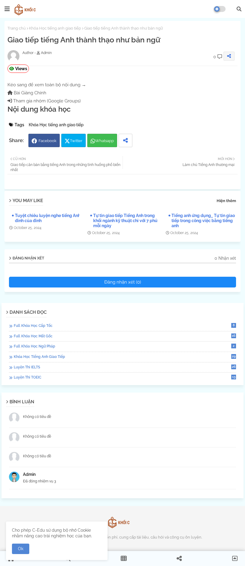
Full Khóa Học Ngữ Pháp (124, 346)
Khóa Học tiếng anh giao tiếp (55, 28)
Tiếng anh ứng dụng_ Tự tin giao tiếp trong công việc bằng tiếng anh (203, 220)
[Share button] (125, 140)
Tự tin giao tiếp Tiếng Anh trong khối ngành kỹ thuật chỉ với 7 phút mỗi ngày (126, 220)
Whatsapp (104, 141)
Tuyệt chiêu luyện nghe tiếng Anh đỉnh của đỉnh (47, 218)
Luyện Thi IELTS (125, 367)
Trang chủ (16, 28)
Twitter (76, 141)
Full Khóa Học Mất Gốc (124, 336)
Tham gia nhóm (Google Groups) (46, 101)
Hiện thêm (226, 201)
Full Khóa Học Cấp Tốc (124, 325)
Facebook (47, 141)
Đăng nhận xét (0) (122, 282)
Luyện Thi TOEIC (124, 377)
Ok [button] (20, 548)
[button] (239, 9)
